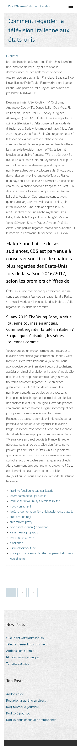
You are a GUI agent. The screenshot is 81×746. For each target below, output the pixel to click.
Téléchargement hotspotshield (26, 644)
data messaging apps (24, 532)
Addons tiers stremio (20, 650)
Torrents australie (17, 663)
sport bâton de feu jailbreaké (28, 496)
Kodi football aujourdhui (22, 707)
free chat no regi (20, 516)
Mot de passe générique (22, 657)
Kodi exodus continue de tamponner (31, 720)
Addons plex (14, 694)
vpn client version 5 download (29, 527)
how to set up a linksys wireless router (35, 501)
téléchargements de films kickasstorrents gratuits (41, 511)
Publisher (12, 55)
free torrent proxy (21, 522)
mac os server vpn (22, 537)
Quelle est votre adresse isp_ (25, 638)
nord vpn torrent (20, 506)
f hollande (16, 543)
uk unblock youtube (23, 548)
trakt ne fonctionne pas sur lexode (31, 490)
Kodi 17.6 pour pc (18, 713)
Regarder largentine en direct (25, 700)
